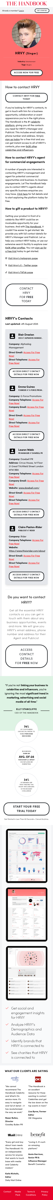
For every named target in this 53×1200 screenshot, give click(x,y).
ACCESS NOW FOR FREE (26, 72)
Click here (22, 193)
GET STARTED (42, 10)
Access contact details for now (26, 656)
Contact (7, 1191)
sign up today (12, 139)
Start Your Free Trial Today (26, 808)
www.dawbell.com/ (29, 487)
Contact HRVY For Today (26, 97)
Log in (21, 10)
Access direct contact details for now (26, 373)
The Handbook (33, 226)
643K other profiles (15, 247)
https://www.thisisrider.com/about (27, 550)
